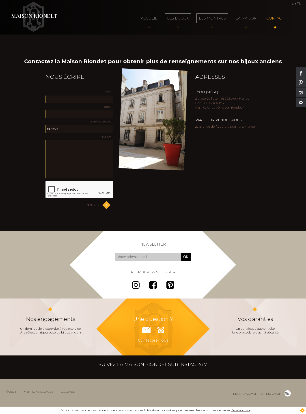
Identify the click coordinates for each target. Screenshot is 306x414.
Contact (275, 18)
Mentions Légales (38, 391)
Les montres (212, 18)
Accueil (149, 18)
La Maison (246, 18)
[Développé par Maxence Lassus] (287, 393)
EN (299, 4)
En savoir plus (240, 410)
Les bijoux (178, 18)
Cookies (68, 391)
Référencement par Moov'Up (257, 393)
